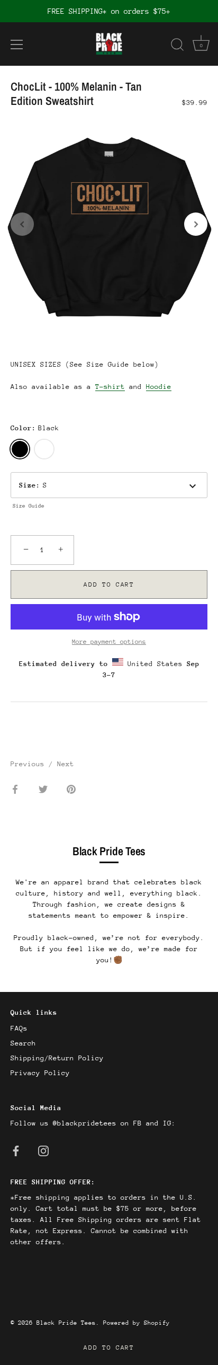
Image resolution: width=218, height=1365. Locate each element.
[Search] (177, 46)
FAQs (19, 1028)
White (44, 449)
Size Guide (28, 506)
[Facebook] (16, 1150)
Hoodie (158, 387)
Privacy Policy (40, 1073)
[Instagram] (43, 1150)
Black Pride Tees (66, 1322)
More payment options (109, 641)
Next (65, 764)
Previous (30, 764)
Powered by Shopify (136, 1322)
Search (23, 1043)
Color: (35, 428)
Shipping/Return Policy (57, 1058)
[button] (22, 224)
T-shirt (110, 387)
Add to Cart (109, 1347)
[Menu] (17, 44)
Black (20, 449)
